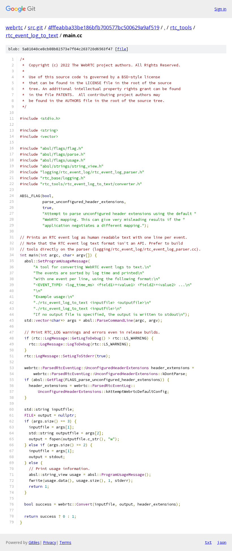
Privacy (49, 542)
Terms (65, 542)
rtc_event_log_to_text (32, 35)
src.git (35, 27)
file (121, 49)
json (221, 542)
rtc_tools (181, 27)
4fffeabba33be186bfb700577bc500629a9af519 (103, 27)
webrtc (14, 27)
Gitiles (34, 542)
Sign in (220, 9)
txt (208, 542)
